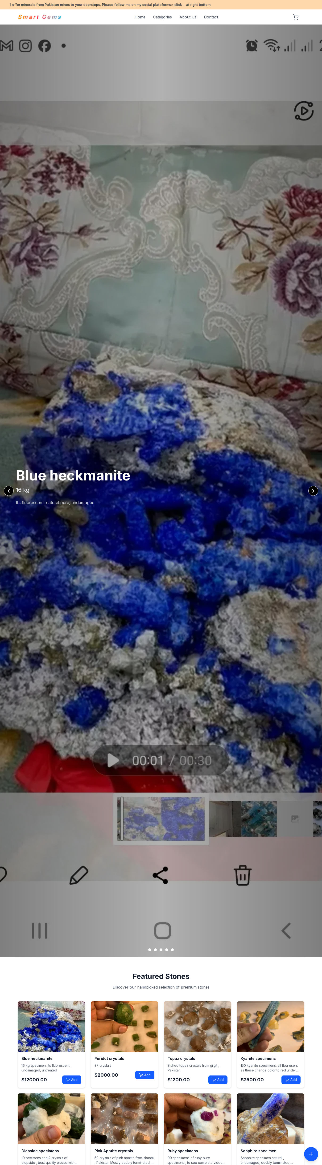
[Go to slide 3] (161, 949)
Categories (162, 17)
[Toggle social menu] (311, 1154)
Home (140, 17)
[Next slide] (313, 491)
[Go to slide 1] (149, 949)
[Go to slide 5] (172, 949)
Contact (211, 17)
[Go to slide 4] (166, 949)
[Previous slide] (9, 491)
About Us (188, 17)
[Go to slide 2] (155, 949)
